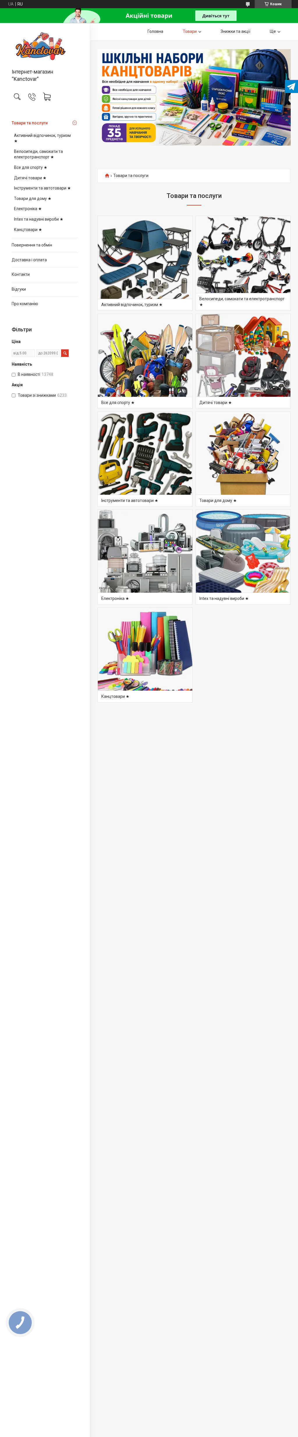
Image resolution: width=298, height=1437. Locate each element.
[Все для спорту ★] (145, 361)
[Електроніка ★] (145, 557)
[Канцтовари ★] (145, 655)
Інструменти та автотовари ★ (42, 188)
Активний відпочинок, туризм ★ (42, 138)
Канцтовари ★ (28, 229)
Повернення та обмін (32, 245)
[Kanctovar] (45, 46)
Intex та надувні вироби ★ (38, 219)
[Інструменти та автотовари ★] (145, 459)
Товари (190, 31)
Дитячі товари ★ (30, 178)
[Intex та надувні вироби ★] (243, 557)
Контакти (21, 274)
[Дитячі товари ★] (243, 361)
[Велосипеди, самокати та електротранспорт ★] (243, 263)
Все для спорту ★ (30, 167)
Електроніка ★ (28, 208)
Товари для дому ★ (33, 198)
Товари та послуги (30, 123)
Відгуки (19, 289)
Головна (155, 31)
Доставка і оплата (29, 260)
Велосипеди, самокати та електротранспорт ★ (38, 154)
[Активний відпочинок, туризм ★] (145, 263)
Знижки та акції (235, 31)
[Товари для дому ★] (243, 459)
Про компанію (25, 303)
